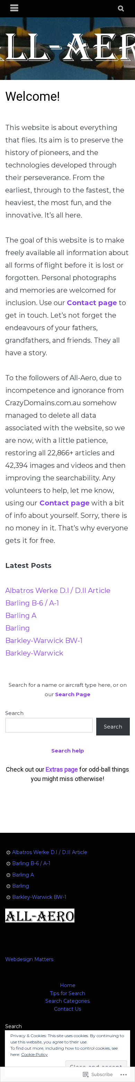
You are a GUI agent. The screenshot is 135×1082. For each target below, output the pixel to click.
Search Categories (67, 1001)
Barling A (20, 615)
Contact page (64, 503)
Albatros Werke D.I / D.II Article (57, 590)
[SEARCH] (121, 8)
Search (14, 713)
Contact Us (67, 1009)
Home (67, 985)
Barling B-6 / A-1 (32, 603)
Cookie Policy (34, 1054)
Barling (17, 628)
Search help (67, 750)
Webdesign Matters (29, 959)
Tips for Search (67, 993)
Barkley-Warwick (34, 653)
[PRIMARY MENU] (14, 8)
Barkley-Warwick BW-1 (43, 640)
